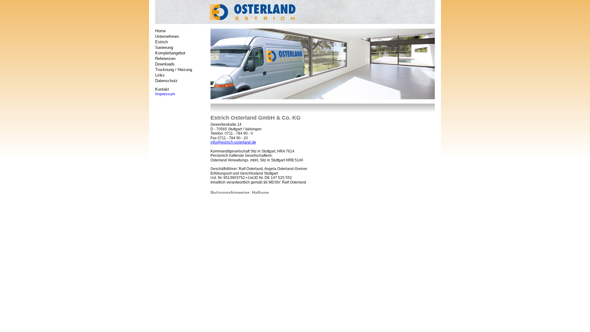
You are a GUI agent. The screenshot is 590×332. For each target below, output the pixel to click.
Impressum (165, 94)
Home (160, 31)
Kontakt (162, 89)
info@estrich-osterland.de (233, 142)
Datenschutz (166, 80)
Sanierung (164, 47)
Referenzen (165, 58)
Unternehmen (167, 36)
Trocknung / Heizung (173, 69)
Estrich (161, 42)
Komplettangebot (170, 53)
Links (160, 75)
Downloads (165, 64)
